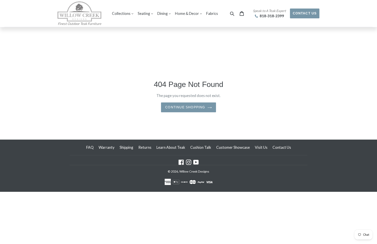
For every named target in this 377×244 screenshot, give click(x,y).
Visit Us (261, 147)
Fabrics (212, 13)
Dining (165, 13)
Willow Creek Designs (194, 171)
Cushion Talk (200, 147)
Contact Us (305, 13)
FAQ (90, 147)
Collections (123, 13)
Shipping (126, 147)
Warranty (107, 147)
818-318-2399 (271, 16)
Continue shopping (185, 107)
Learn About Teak (170, 147)
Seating (146, 13)
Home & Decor (189, 13)
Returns (144, 147)
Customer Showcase (233, 147)
